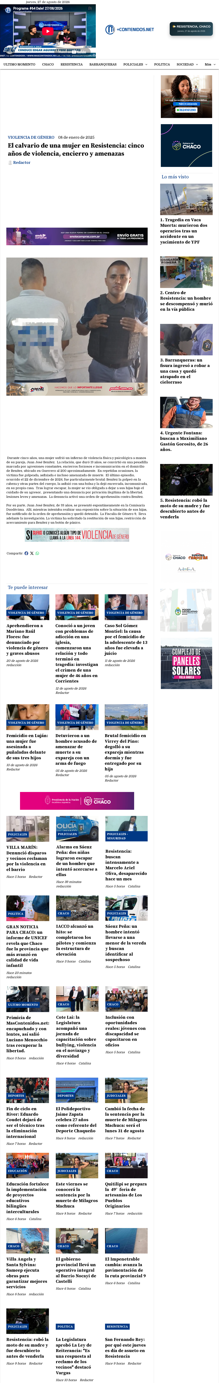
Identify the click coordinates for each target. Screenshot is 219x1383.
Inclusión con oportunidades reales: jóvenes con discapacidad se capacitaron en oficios (125, 1031)
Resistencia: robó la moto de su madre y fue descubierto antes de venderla (27, 1348)
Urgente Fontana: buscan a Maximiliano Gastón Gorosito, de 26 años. (184, 441)
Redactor (21, 163)
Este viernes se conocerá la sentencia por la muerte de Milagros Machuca (77, 1195)
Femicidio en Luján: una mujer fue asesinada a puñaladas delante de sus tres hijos (27, 747)
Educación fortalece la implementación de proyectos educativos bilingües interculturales (27, 1198)
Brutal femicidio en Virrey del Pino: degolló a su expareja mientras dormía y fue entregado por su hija (125, 752)
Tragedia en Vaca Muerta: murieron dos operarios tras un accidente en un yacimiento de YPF (183, 231)
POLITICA (162, 64)
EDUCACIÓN (17, 1171)
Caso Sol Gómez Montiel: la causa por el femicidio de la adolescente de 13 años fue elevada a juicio (126, 639)
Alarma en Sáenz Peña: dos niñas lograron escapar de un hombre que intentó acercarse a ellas (76, 861)
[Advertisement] (77, 99)
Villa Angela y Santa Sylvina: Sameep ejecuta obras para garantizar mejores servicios (26, 1273)
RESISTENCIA (72, 64)
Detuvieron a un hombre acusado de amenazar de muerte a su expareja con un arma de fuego (76, 749)
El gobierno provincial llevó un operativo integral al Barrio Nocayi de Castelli (76, 1270)
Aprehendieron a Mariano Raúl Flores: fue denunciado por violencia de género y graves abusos (27, 639)
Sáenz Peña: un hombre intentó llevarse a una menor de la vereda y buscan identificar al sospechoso (125, 943)
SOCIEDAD (185, 64)
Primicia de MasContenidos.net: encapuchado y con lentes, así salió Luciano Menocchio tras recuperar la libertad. (27, 1034)
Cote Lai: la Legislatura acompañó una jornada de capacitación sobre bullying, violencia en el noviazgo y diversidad (76, 1037)
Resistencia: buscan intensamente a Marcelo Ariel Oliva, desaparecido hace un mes (126, 865)
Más (208, 64)
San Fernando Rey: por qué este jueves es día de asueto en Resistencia (125, 1348)
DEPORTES (16, 1096)
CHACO (48, 64)
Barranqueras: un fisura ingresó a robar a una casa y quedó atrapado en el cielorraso (185, 371)
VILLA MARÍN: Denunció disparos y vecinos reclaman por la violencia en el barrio (26, 859)
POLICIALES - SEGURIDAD (117, 836)
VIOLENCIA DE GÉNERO (31, 137)
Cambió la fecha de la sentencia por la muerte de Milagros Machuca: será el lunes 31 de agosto (126, 1120)
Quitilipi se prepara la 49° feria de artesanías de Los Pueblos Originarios (126, 1195)
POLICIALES (133, 64)
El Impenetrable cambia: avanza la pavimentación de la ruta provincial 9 (125, 1267)
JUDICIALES (116, 1096)
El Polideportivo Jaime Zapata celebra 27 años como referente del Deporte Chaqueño (76, 1120)
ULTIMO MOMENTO (19, 64)
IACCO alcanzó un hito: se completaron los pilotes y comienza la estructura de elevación (76, 940)
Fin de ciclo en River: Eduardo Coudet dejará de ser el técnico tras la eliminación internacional (25, 1122)
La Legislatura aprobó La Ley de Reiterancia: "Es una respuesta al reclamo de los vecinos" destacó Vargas (74, 1356)
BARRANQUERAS (103, 64)
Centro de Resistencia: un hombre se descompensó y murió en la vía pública (186, 301)
